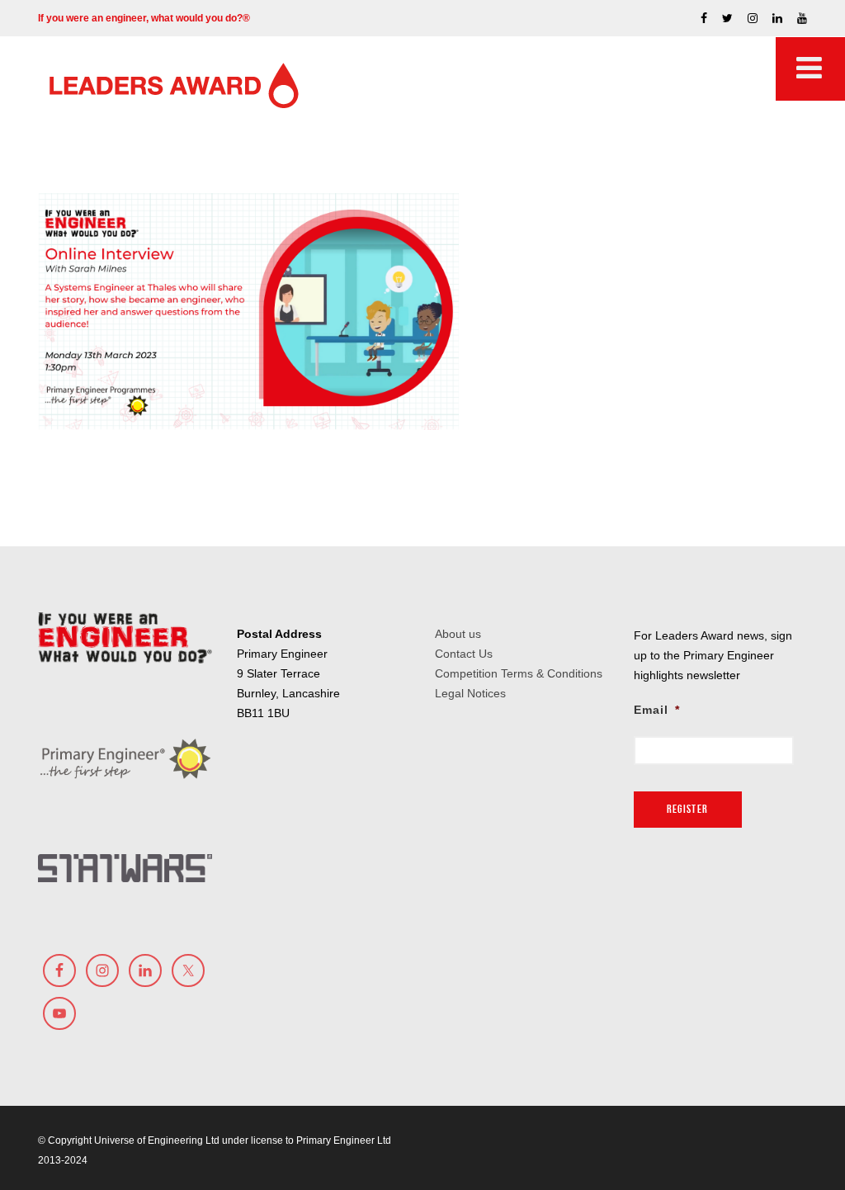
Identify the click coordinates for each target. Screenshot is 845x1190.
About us (458, 633)
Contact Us (464, 653)
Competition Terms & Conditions (518, 673)
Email (657, 709)
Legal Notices (470, 693)
